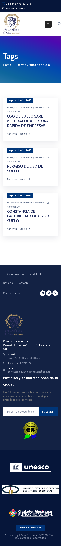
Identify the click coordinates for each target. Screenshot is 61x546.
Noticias (8, 283)
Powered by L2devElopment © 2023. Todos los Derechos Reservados (30, 536)
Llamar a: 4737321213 (18, 3)
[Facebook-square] (42, 293)
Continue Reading (17, 133)
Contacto (23, 283)
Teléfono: (21, 363)
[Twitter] (49, 293)
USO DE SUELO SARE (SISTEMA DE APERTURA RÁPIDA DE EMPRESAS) (28, 121)
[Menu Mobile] (48, 24)
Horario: (12, 354)
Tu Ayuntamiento (13, 274)
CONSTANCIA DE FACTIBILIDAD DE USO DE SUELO (29, 216)
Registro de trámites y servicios (27, 107)
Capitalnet (34, 274)
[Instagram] (55, 293)
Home (7, 64)
